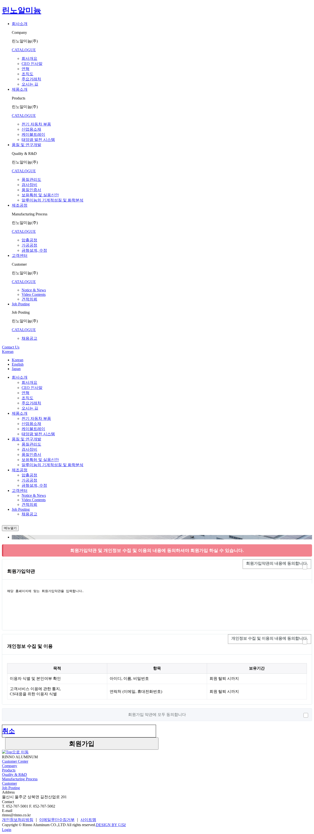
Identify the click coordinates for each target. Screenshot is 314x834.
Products (8, 770)
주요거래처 (31, 79)
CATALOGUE (24, 50)
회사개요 (29, 58)
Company (9, 766)
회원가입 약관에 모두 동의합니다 (157, 714)
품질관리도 (31, 179)
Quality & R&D (14, 774)
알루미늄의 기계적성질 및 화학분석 (52, 200)
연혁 (25, 69)
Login (6, 830)
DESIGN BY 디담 (111, 825)
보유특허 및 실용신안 (40, 195)
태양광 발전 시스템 (38, 139)
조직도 (27, 74)
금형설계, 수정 (34, 250)
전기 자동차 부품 (36, 124)
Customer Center (15, 761)
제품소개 (19, 89)
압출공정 (29, 240)
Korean (7, 351)
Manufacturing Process (20, 779)
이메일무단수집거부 (57, 820)
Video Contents (34, 294)
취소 (8, 730)
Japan (16, 369)
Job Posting (21, 304)
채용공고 (29, 338)
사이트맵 (88, 820)
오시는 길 (30, 84)
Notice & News (34, 290)
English (18, 364)
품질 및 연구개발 (26, 145)
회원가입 (81, 743)
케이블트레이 (33, 134)
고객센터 (19, 255)
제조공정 (19, 205)
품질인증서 (31, 190)
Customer (9, 783)
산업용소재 (31, 129)
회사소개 (19, 24)
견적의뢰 (29, 299)
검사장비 (29, 185)
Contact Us (10, 347)
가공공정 (29, 245)
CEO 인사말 (32, 64)
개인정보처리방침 (17, 820)
